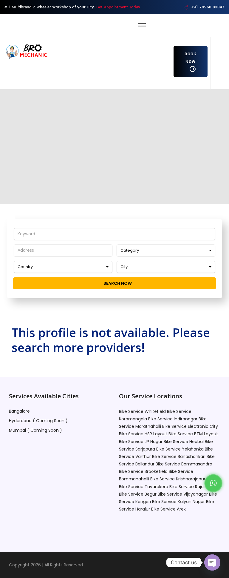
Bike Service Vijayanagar (183, 494)
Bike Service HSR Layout (143, 434)
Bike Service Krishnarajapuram (181, 479)
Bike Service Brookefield (143, 471)
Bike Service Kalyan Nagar (178, 502)
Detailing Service (100, 157)
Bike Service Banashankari (178, 456)
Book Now (190, 57)
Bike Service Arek (168, 509)
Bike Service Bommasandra (184, 464)
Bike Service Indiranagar (172, 419)
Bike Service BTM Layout (193, 434)
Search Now (117, 283)
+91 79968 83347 (208, 7)
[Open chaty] (212, 562)
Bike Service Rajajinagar (193, 487)
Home (64, 157)
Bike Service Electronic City (190, 426)
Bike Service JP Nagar (141, 442)
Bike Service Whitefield (142, 411)
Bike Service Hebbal (184, 442)
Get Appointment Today (118, 7)
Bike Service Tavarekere (143, 487)
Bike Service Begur (138, 494)
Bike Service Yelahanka (180, 449)
